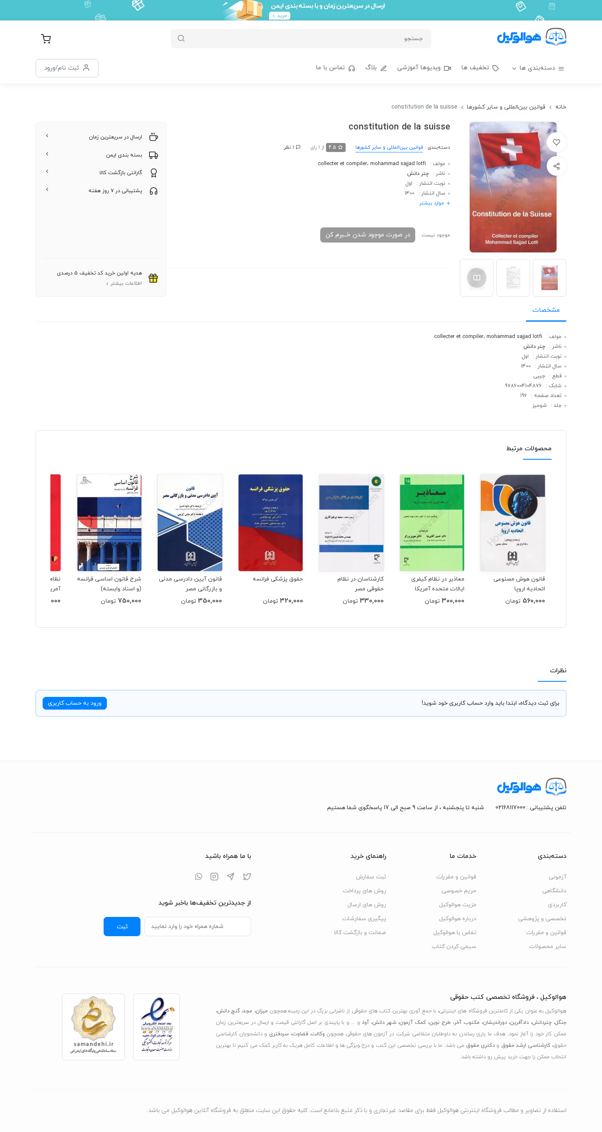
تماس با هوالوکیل (454, 933)
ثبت (122, 926)
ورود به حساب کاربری (75, 703)
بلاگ (371, 68)
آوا (366, 1022)
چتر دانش (418, 173)
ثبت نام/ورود (61, 68)
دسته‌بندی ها (537, 68)
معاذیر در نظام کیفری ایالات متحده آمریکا (437, 584)
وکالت (318, 1034)
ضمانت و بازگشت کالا (360, 933)
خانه (560, 107)
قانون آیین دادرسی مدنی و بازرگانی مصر (190, 584)
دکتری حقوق (480, 1045)
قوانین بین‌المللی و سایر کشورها (506, 107)
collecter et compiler (342, 164)
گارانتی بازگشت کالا (121, 173)
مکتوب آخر (467, 1022)
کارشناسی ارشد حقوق (525, 1045)
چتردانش (542, 1022)
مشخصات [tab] (546, 310)
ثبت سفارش (371, 877)
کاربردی (557, 905)
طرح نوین (440, 1022)
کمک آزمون (412, 1022)
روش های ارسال (366, 905)
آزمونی (557, 877)
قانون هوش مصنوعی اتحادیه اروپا (519, 584)
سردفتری (279, 1034)
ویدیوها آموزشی (419, 68)
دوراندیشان (495, 1022)
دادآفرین (519, 1022)
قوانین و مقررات (546, 933)
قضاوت (300, 1034)
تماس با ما (330, 68)
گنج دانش (228, 1011)
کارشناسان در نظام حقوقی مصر (360, 584)
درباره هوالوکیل (457, 919)
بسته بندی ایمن (124, 155)
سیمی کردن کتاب (454, 947)
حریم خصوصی (458, 891)
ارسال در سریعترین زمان (115, 137)
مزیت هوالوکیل (457, 905)
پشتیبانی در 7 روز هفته (115, 191)
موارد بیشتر (431, 203)
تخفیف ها (475, 68)
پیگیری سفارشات (364, 919)
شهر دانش (384, 1022)
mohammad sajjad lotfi (398, 164)
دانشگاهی (554, 891)
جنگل (560, 1022)
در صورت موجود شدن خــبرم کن (368, 234)
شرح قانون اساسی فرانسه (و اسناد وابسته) (109, 584)
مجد (247, 1011)
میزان (262, 1011)
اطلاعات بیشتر (126, 283)
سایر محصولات (547, 947)
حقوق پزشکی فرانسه (278, 579)
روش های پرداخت (364, 891)
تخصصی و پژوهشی (542, 919)
